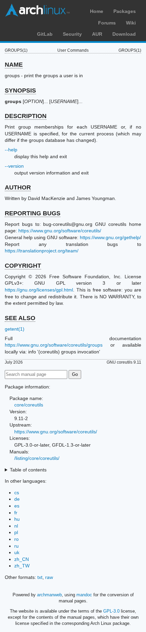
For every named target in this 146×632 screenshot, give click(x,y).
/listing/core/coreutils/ (36, 458)
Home (96, 11)
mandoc (84, 594)
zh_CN (21, 559)
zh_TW (22, 565)
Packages (124, 11)
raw (49, 577)
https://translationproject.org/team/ (41, 250)
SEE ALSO (20, 318)
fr (15, 512)
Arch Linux (37, 10)
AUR (97, 34)
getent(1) (14, 329)
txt (39, 577)
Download (124, 34)
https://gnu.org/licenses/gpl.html (39, 290)
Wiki (131, 23)
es (16, 506)
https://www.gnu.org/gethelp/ (110, 237)
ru (16, 546)
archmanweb (49, 594)
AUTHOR (18, 187)
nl (16, 526)
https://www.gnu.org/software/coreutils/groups (54, 345)
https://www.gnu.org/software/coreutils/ (59, 230)
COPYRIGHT (23, 265)
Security (72, 34)
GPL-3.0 (111, 611)
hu (17, 519)
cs (16, 492)
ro (16, 539)
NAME (14, 64)
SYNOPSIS (20, 90)
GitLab (45, 34)
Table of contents (28, 469)
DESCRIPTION (26, 116)
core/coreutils (28, 405)
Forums (107, 23)
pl (16, 532)
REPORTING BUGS (32, 213)
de (17, 499)
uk (16, 552)
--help (11, 149)
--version (14, 166)
